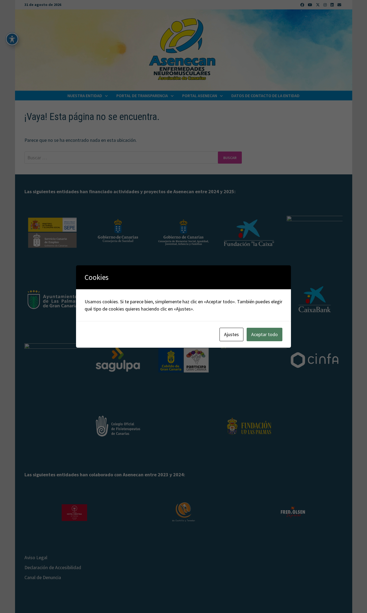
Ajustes (231, 334)
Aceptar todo (264, 334)
